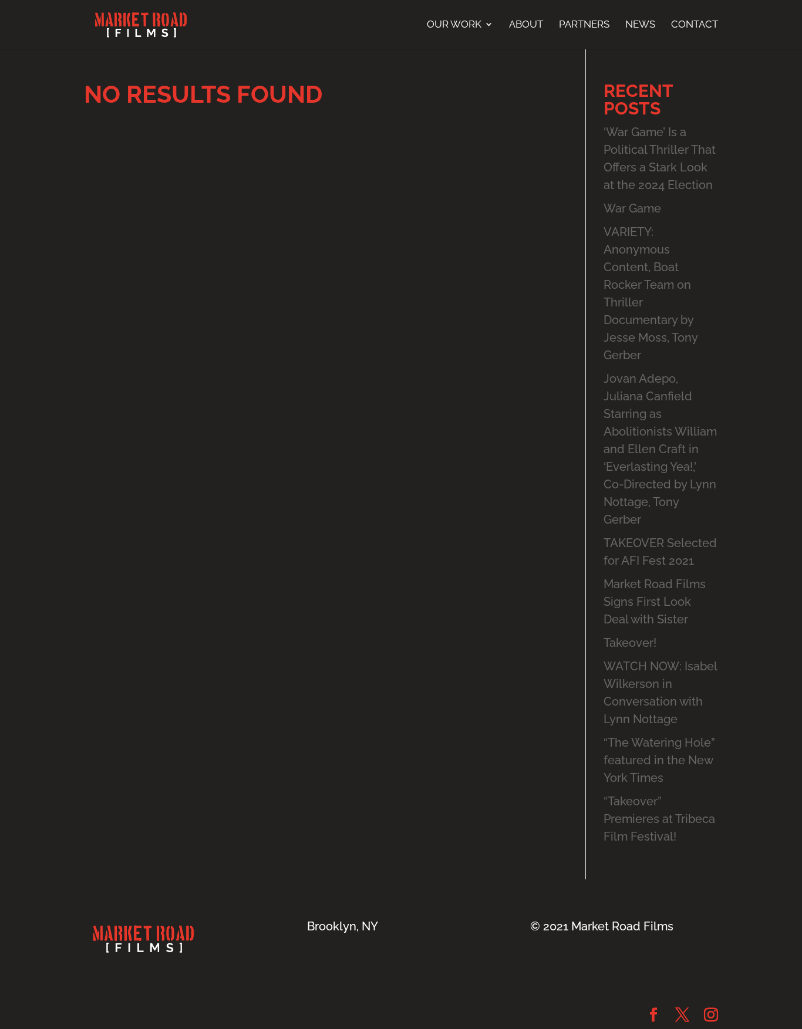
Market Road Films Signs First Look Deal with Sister (655, 601)
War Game (632, 208)
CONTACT (694, 24)
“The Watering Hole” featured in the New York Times (659, 760)
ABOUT (526, 24)
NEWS (640, 24)
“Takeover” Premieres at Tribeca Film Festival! (659, 819)
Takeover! (630, 643)
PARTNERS (584, 24)
